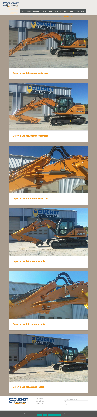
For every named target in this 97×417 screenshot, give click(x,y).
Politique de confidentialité (71, 407)
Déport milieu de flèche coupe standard (30, 72)
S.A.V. (66, 404)
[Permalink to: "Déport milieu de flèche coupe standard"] (48, 44)
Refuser (45, 415)
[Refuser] (95, 414)
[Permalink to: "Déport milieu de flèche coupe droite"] (48, 232)
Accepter (39, 415)
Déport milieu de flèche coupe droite (29, 261)
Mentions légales (68, 401)
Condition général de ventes (71, 399)
